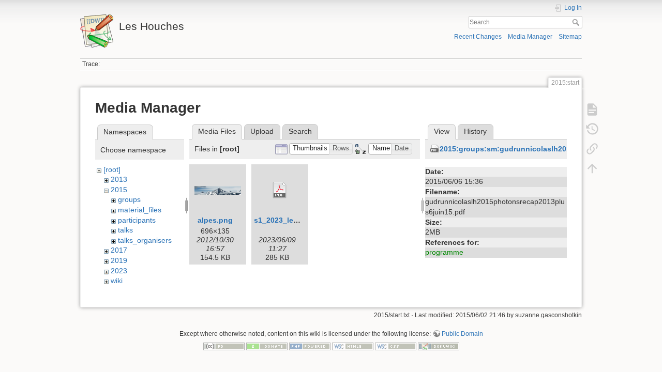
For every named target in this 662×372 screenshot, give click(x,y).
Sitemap (570, 36)
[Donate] (267, 346)
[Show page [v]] (592, 109)
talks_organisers (145, 240)
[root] (112, 169)
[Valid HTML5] (352, 346)
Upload (262, 131)
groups (129, 199)
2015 (119, 189)
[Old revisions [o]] (592, 129)
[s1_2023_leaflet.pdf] (280, 190)
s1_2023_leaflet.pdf (288, 220)
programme (444, 252)
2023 (119, 271)
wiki (117, 280)
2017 (119, 250)
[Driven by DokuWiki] (438, 346)
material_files (139, 210)
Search (577, 22)
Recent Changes (478, 36)
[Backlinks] (592, 149)
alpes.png (215, 220)
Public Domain (462, 333)
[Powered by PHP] (309, 346)
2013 (119, 179)
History (475, 131)
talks (125, 230)
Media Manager (530, 36)
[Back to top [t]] (592, 168)
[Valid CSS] (395, 346)
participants (137, 220)
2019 (119, 260)
